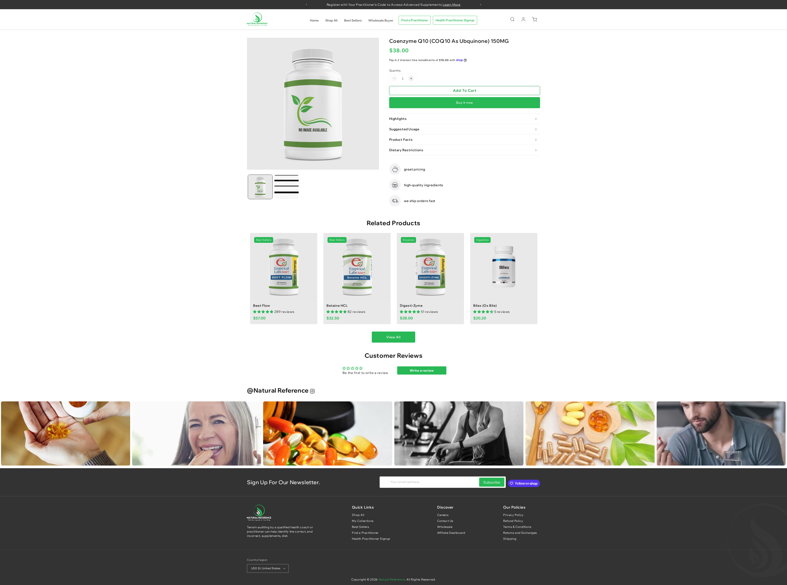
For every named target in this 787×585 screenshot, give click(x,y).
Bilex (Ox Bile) (485, 305)
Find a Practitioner (414, 20)
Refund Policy (513, 521)
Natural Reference (392, 579)
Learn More (452, 5)
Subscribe (491, 482)
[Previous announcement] (306, 4)
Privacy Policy (513, 515)
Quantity (395, 70)
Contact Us (445, 521)
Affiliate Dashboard (451, 533)
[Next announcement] (480, 4)
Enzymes (408, 239)
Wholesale (444, 527)
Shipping (509, 539)
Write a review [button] (422, 370)
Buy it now (464, 103)
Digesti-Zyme (411, 305)
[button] (512, 19)
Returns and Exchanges (520, 533)
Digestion (482, 239)
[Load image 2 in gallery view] (286, 187)
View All (393, 337)
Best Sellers (263, 239)
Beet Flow (261, 305)
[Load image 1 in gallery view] (260, 187)
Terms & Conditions (517, 527)
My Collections (362, 521)
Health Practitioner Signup (455, 20)
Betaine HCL (337, 305)
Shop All (358, 515)
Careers (442, 515)
